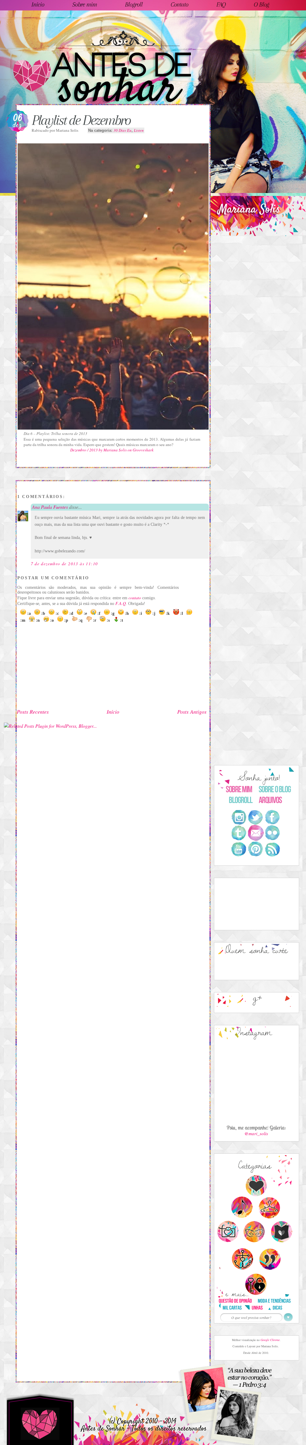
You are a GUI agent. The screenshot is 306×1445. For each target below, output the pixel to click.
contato (134, 597)
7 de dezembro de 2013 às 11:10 (64, 563)
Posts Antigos (191, 711)
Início (113, 711)
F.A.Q (120, 603)
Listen (139, 130)
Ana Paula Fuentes (50, 507)
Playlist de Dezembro (81, 120)
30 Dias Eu (122, 130)
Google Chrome (270, 1340)
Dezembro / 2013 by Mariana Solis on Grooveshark (112, 450)
